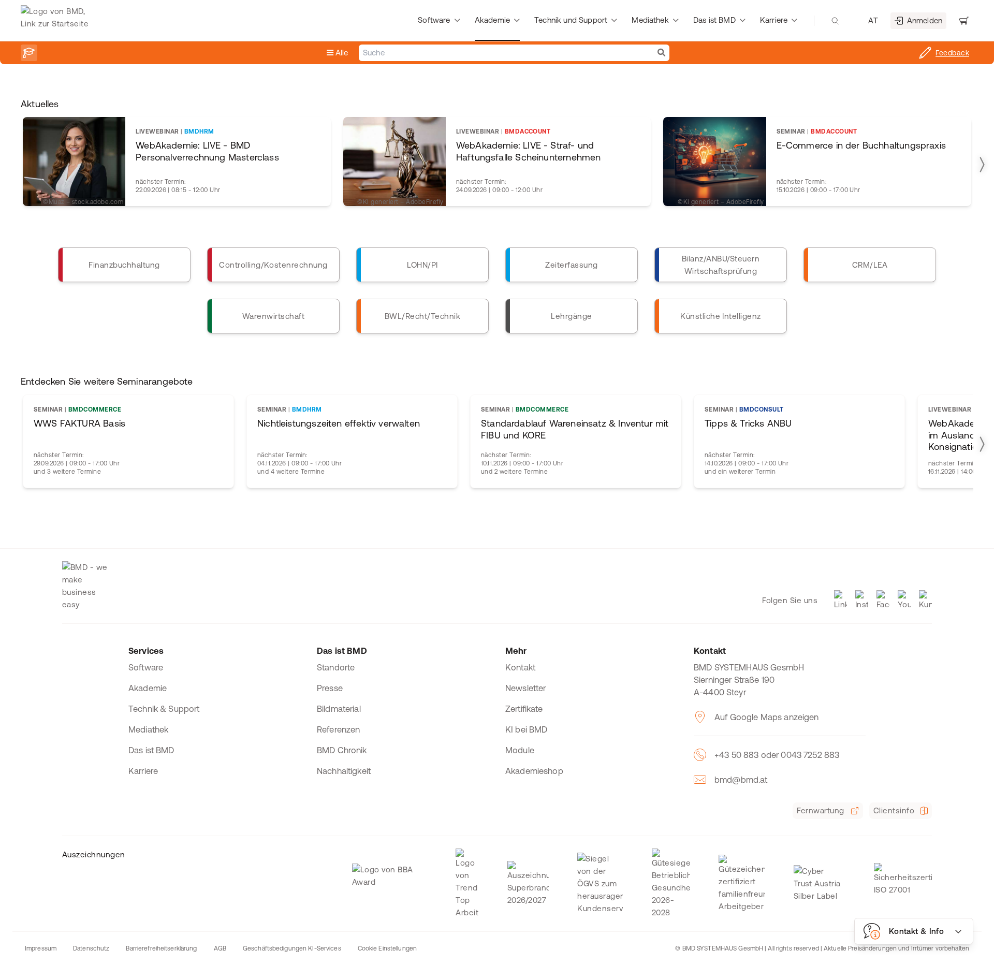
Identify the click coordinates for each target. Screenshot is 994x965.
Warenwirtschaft (273, 316)
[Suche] (661, 53)
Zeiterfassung (571, 264)
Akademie (147, 688)
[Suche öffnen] (835, 20)
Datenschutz (91, 948)
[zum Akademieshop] (29, 53)
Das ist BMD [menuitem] (714, 20)
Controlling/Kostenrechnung (273, 264)
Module (519, 750)
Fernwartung (820, 810)
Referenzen (338, 729)
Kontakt (520, 667)
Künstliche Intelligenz (720, 316)
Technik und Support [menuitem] (570, 20)
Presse (330, 688)
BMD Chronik (342, 750)
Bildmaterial (339, 708)
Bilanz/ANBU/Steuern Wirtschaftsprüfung (720, 264)
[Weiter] (981, 164)
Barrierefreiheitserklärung (161, 948)
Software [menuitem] (434, 20)
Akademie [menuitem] (492, 20)
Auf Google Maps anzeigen (766, 717)
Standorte (336, 667)
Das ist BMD (151, 750)
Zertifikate (524, 708)
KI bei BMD (526, 729)
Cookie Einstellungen (387, 948)
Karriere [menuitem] (773, 20)
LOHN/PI (422, 264)
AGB (220, 948)
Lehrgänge (571, 316)
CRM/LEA (869, 264)
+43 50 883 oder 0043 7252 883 (776, 754)
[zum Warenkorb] (964, 20)
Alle (340, 52)
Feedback (952, 53)
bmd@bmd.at (741, 779)
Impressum (40, 948)
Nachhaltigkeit (344, 771)
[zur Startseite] (57, 20)
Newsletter (525, 688)
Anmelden (924, 20)
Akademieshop (534, 771)
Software (145, 667)
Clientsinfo (893, 810)
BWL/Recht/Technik (422, 316)
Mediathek (148, 729)
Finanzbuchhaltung (124, 264)
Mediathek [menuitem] (650, 20)
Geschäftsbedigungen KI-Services (292, 948)
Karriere (143, 771)
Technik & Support (164, 708)
